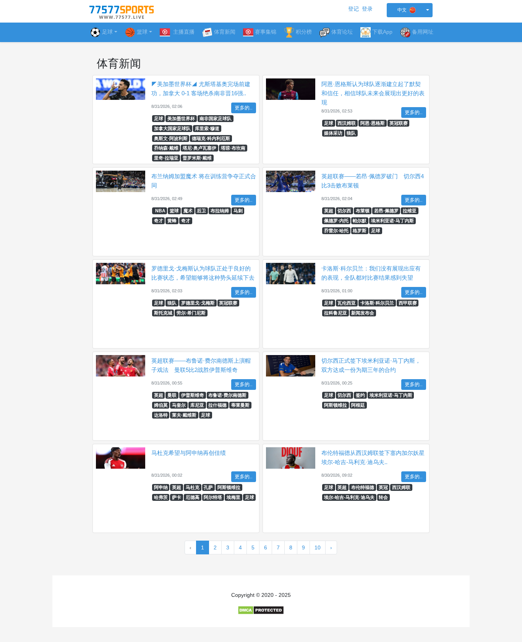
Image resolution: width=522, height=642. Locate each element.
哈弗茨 (161, 497)
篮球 (174, 210)
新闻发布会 (362, 313)
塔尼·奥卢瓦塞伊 (199, 148)
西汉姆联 (346, 123)
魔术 (188, 210)
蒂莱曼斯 (240, 405)
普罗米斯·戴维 (197, 158)
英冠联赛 (398, 123)
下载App (382, 32)
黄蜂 (172, 220)
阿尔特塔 (213, 497)
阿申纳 (161, 487)
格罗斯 (359, 230)
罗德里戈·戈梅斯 (198, 303)
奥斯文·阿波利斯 (171, 138)
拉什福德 (217, 405)
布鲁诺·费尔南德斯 (227, 395)
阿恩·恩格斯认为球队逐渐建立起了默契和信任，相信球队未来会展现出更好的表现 (373, 93)
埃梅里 (233, 497)
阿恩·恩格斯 (372, 123)
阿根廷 (358, 405)
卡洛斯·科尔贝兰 (377, 303)
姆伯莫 (161, 405)
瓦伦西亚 (346, 303)
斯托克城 (163, 313)
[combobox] (410, 10)
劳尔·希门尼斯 (191, 313)
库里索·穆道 (207, 128)
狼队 (351, 133)
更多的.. (244, 108)
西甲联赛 (408, 303)
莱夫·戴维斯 (184, 415)
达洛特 (161, 415)
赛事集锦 (265, 32)
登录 (367, 9)
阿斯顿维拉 (335, 405)
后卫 (201, 210)
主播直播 (183, 32)
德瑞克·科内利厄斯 (211, 138)
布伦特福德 (362, 487)
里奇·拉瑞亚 (166, 158)
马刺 (238, 210)
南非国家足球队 (215, 118)
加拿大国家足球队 (172, 128)
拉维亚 (410, 210)
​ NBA (159, 210)
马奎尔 (179, 405)
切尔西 (344, 210)
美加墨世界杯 (181, 118)
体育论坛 (342, 32)
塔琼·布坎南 (233, 148)
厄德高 (192, 497)
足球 (107, 32)
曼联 (172, 395)
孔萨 (208, 487)
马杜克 (192, 487)
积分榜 (304, 32)
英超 (328, 210)
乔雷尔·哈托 (336, 230)
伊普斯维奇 (192, 395)
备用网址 (422, 32)
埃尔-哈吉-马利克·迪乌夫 (349, 497)
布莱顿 (363, 210)
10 (317, 547)
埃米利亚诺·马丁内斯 (392, 220)
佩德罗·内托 (336, 220)
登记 (353, 9)
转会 (383, 497)
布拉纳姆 (220, 210)
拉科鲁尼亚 (335, 313)
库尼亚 (197, 405)
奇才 (158, 220)
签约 (360, 395)
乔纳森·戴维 (166, 148)
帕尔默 (359, 220)
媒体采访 (333, 133)
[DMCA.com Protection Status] (261, 610)
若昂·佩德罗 (386, 210)
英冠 (383, 487)
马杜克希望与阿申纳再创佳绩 (188, 453)
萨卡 (176, 497)
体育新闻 (224, 32)
